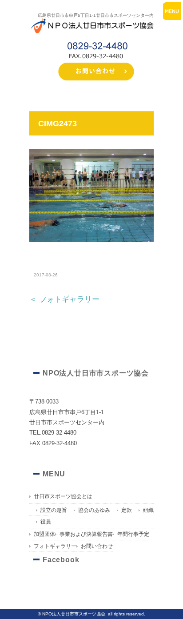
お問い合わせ (97, 546)
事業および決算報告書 (86, 534)
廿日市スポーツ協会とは (63, 496)
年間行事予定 (133, 534)
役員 (45, 522)
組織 (148, 510)
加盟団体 (44, 534)
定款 (126, 510)
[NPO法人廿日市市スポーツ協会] (91, 20)
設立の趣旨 (53, 510)
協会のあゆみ (94, 510)
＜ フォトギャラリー (64, 299)
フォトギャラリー (55, 546)
